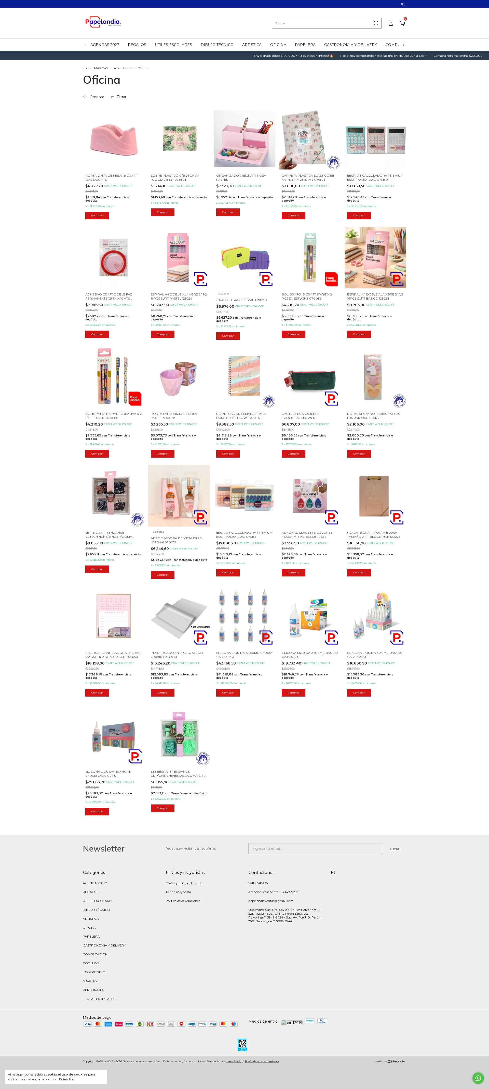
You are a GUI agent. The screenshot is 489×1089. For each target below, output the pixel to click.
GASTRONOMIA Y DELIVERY (350, 45)
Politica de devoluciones (183, 901)
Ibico (115, 68)
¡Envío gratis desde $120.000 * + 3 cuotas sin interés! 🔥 (263, 56)
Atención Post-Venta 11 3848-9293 (273, 892)
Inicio (86, 68)
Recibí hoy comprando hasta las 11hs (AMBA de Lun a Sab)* (353, 56)
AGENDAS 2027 (104, 45)
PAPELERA (305, 45)
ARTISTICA (252, 45)
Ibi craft (128, 68)
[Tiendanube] (390, 1062)
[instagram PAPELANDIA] (402, 4)
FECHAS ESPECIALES (99, 999)
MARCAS (101, 68)
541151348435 (258, 883)
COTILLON (91, 963)
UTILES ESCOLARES (173, 45)
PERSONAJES (93, 990)
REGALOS (137, 45)
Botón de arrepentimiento (262, 1061)
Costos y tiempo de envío (184, 883)
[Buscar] (375, 23)
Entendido (66, 1079)
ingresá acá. (233, 1061)
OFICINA (278, 45)
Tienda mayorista (178, 892)
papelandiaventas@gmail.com (271, 901)
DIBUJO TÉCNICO (217, 45)
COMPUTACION (95, 954)
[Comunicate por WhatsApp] (478, 1078)
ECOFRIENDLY (94, 972)
